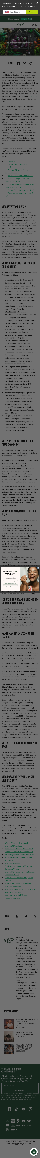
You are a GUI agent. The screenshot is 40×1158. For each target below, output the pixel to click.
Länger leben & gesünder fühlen (10, 586)
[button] (14, 12)
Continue (31, 12)
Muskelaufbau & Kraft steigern (10, 581)
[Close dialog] (38, 568)
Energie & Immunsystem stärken (10, 583)
